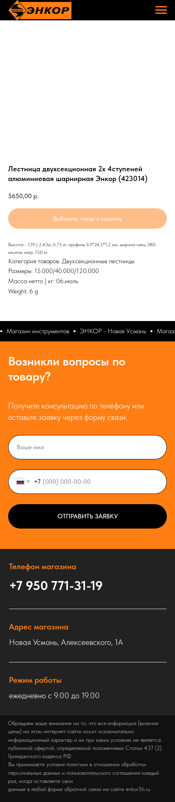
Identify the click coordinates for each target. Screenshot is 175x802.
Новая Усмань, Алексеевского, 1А (66, 642)
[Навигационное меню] (161, 10)
